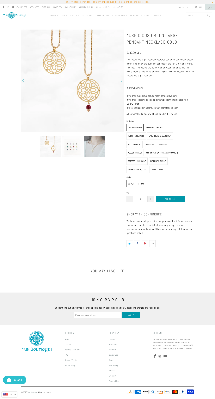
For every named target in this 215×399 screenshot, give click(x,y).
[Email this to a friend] (152, 243)
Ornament (112, 376)
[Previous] (23, 81)
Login (200, 7)
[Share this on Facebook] (137, 243)
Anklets (107, 7)
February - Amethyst (155, 127)
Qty (128, 193)
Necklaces (34, 7)
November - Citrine (158, 161)
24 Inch (141, 184)
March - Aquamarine (136, 136)
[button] (64, 15)
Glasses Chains (86, 7)
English (181, 7)
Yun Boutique (32, 392)
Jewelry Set (21, 7)
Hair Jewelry (70, 7)
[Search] (208, 15)
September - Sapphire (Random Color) (162, 153)
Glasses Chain (114, 381)
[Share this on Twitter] (130, 243)
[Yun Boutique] (14, 15)
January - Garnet (135, 127)
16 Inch (131, 184)
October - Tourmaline (137, 161)
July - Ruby (163, 144)
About (67, 339)
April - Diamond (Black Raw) (160, 136)
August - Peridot (135, 153)
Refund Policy (70, 365)
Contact (68, 344)
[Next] (121, 81)
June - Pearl (149, 144)
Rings (98, 7)
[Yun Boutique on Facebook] (3, 7)
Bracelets (57, 7)
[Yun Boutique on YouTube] (12, 7)
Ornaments (118, 7)
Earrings (46, 7)
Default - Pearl (157, 169)
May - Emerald (134, 144)
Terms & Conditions (72, 349)
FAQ (66, 355)
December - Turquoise (137, 169)
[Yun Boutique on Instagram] (8, 7)
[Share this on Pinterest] (145, 243)
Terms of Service (71, 360)
